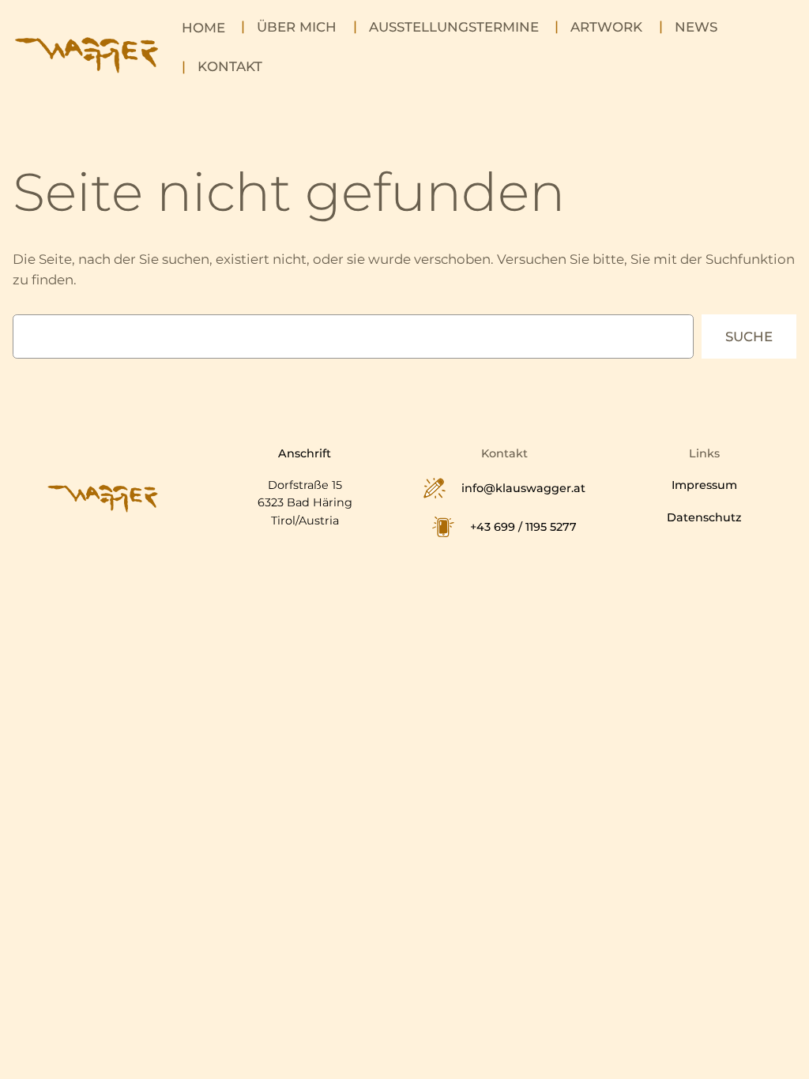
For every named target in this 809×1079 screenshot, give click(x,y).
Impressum (704, 485)
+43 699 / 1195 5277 (523, 527)
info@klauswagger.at (523, 488)
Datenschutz (704, 517)
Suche (749, 336)
